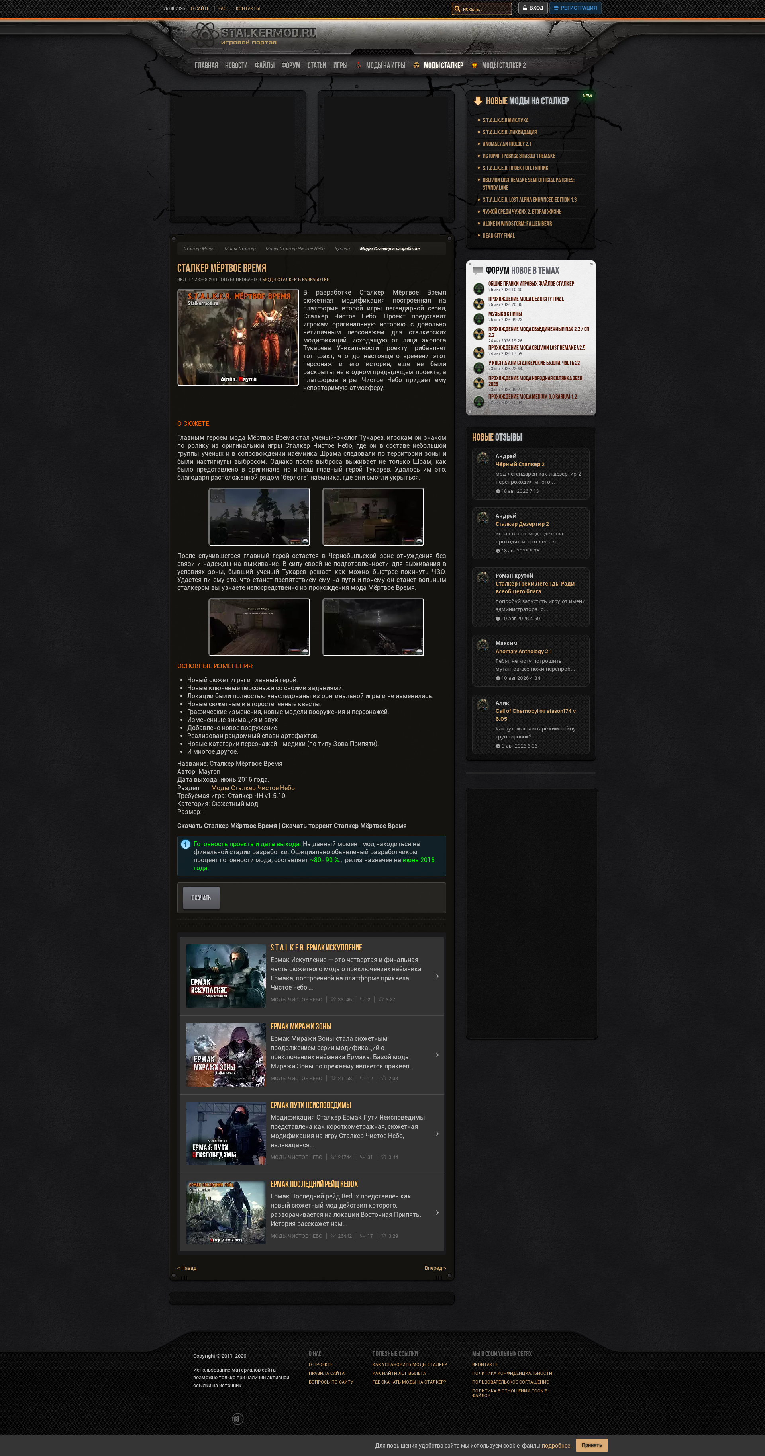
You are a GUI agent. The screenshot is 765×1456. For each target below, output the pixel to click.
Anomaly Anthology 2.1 (507, 144)
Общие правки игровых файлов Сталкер (531, 283)
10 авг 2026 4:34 (521, 678)
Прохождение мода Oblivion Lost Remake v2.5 (536, 347)
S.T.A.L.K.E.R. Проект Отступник (516, 167)
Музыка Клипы (505, 313)
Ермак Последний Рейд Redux (314, 1184)
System (342, 248)
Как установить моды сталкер (410, 1364)
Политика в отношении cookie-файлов (510, 1393)
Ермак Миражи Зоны (301, 1026)
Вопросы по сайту (331, 1382)
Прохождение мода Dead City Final (526, 298)
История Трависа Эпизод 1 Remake (519, 155)
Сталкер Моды (198, 248)
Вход (535, 8)
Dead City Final (499, 235)
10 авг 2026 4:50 (521, 618)
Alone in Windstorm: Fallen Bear (517, 223)
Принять (592, 1445)
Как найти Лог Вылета (399, 1373)
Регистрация (578, 8)
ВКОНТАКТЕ (485, 1364)
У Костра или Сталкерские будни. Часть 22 (534, 362)
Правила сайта (327, 1373)
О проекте (321, 1364)
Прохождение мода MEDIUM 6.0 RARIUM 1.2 (532, 396)
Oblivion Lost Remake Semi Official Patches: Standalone (529, 183)
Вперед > (435, 1268)
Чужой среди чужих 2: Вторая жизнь (522, 211)
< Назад (186, 1268)
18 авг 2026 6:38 (520, 551)
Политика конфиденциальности (512, 1373)
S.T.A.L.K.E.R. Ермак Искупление (316, 947)
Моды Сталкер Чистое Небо (294, 248)
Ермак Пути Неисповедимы (311, 1105)
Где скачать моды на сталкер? (409, 1382)
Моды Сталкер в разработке (295, 279)
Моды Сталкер (239, 248)
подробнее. (556, 1445)
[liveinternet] (210, 1418)
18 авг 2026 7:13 (520, 491)
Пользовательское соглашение (510, 1382)
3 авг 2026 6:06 (519, 746)
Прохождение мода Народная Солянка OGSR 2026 (535, 381)
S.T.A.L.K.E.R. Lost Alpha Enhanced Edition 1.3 (530, 199)
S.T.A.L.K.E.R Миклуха (505, 120)
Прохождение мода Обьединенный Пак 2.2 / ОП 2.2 (538, 332)
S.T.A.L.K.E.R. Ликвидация (510, 132)
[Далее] (437, 976)
